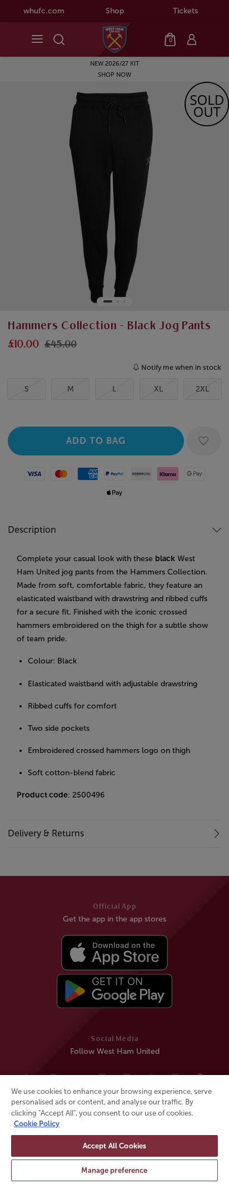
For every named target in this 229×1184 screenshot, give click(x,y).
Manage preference (114, 1170)
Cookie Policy (36, 1123)
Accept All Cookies (114, 1146)
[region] (114, 1129)
